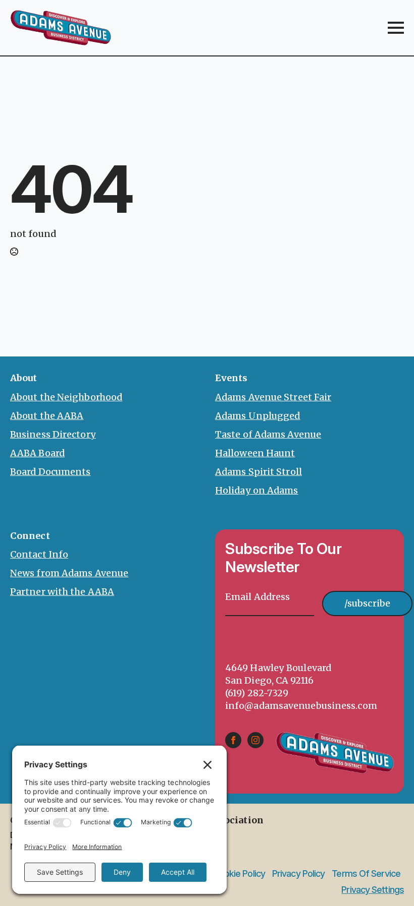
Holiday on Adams (256, 490)
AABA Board (37, 453)
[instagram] (255, 740)
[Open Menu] (396, 28)
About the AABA (46, 415)
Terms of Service (366, 873)
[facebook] (233, 740)
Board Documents (50, 471)
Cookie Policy (239, 873)
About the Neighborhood (66, 397)
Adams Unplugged (257, 415)
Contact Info (39, 554)
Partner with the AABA (62, 591)
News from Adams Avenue (69, 573)
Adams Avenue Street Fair (273, 397)
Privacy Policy (298, 873)
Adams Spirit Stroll (258, 471)
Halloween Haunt (255, 453)
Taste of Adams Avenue (268, 434)
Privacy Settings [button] (372, 889)
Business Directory (53, 434)
